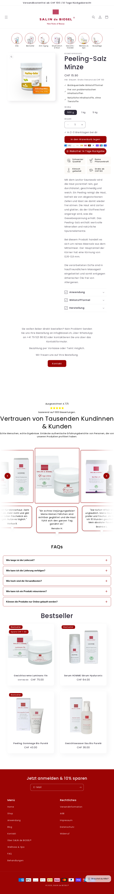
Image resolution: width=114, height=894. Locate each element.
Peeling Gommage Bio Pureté (30, 743)
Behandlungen (15, 860)
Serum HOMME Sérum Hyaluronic (83, 675)
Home (10, 806)
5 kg (95, 112)
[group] (16, 40)
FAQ (9, 853)
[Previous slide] (8, 476)
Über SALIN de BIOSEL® (19, 840)
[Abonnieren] (80, 787)
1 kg (83, 112)
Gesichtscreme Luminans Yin (31, 675)
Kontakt (57, 363)
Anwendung (13, 820)
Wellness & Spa (15, 847)
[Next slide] (106, 476)
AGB (62, 813)
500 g (70, 112)
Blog (9, 826)
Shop (10, 813)
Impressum (66, 820)
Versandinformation (71, 806)
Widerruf (65, 833)
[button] (6, 17)
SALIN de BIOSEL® (61, 885)
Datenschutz (67, 826)
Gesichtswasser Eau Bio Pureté (83, 743)
